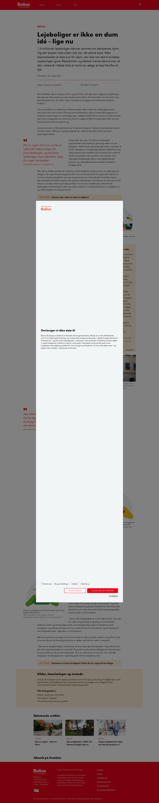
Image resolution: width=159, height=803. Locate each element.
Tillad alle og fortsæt (102, 591)
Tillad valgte (74, 591)
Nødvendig (47, 584)
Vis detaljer (113, 596)
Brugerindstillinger (61, 584)
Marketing (85, 584)
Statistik (75, 584)
